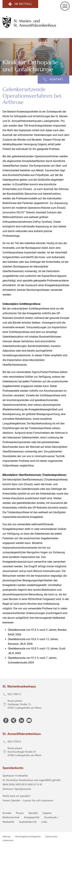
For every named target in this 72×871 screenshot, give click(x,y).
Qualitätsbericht (28, 821)
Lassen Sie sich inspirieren (38, 800)
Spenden (33, 813)
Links (44, 821)
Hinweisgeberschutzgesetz (28, 836)
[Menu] (64, 6)
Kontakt (7, 813)
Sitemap (6, 836)
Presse (20, 813)
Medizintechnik (11, 817)
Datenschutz (51, 836)
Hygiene (47, 813)
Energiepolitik (32, 817)
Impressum (8, 840)
